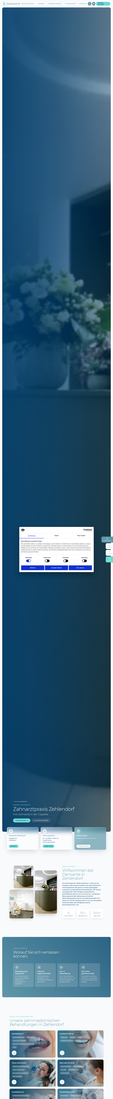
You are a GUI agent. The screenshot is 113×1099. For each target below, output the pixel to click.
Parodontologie (75, 1095)
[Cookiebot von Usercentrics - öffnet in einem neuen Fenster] (84, 530)
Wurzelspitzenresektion (20, 1073)
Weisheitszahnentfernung (21, 1066)
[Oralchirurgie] (33, 1073)
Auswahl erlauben (56, 567)
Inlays (79, 1037)
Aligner (78, 1040)
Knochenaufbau (78, 1066)
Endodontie (30, 1037)
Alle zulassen (80, 567)
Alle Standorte (21, 801)
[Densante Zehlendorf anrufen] (89, 4)
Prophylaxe (64, 1095)
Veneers (72, 1037)
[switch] (47, 561)
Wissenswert (70, 3)
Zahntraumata (17, 1076)
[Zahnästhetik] (80, 1044)
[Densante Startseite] (11, 3)
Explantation (65, 1073)
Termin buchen (101, 3)
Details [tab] (57, 535)
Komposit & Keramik (19, 1040)
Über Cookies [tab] (81, 535)
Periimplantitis (73, 1070)
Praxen (41, 3)
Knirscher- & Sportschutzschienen (23, 1044)
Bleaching (64, 1037)
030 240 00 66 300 (42, 820)
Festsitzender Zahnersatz (21, 1095)
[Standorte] (93, 4)
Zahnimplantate (66, 1066)
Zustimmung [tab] (31, 536)
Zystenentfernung (18, 1070)
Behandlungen (28, 3)
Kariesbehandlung (18, 1037)
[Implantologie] (80, 1073)
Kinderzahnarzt (55, 3)
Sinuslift (63, 1070)
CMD (14, 1047)
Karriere (82, 3)
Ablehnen (33, 567)
